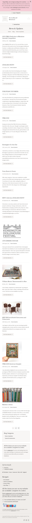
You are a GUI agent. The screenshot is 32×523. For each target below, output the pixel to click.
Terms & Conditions (8, 481)
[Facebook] (24, 520)
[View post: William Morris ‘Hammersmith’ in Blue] (12, 272)
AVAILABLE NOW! (8, 65)
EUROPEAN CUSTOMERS (10, 91)
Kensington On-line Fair (9, 145)
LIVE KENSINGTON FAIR (10, 241)
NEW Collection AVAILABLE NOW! (13, 198)
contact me (10, 450)
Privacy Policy (6, 483)
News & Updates (12, 40)
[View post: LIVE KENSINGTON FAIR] (12, 231)
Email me (6, 467)
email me (13, 9)
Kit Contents (6, 479)
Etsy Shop (5, 485)
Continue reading (7, 57)
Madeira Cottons (7, 404)
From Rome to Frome (9, 171)
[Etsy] (28, 520)
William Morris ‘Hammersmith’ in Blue (14, 281)
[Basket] (29, 18)
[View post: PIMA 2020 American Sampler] (12, 351)
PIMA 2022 (5, 118)
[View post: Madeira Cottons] (12, 395)
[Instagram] (26, 520)
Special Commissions (10, 438)
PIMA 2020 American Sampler (11, 364)
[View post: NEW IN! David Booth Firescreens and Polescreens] (12, 308)
